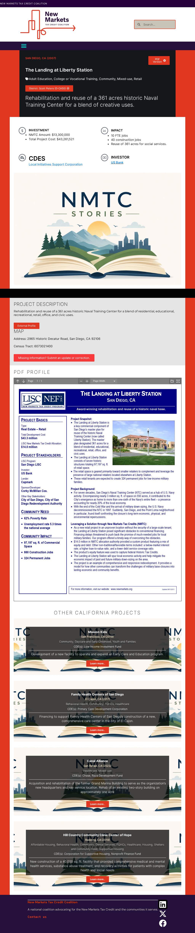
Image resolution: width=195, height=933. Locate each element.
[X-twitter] (162, 913)
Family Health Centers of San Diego (97, 694)
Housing (147, 844)
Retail (138, 79)
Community (107, 79)
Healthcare (122, 704)
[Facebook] (162, 923)
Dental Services (105, 844)
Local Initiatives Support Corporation (56, 164)
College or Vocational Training (75, 79)
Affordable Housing (43, 844)
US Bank (117, 162)
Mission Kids (97, 632)
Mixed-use (124, 79)
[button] (23, 46)
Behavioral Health (77, 704)
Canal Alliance (97, 761)
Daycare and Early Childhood (93, 641)
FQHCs (109, 704)
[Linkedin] (162, 904)
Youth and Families (124, 641)
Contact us (37, 917)
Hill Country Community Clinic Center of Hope (97, 835)
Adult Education (40, 79)
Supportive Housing (111, 849)
